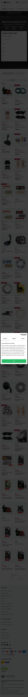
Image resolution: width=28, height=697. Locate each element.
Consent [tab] (5, 338)
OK (14, 361)
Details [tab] (14, 338)
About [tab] (22, 338)
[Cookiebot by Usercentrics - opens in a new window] (20, 335)
